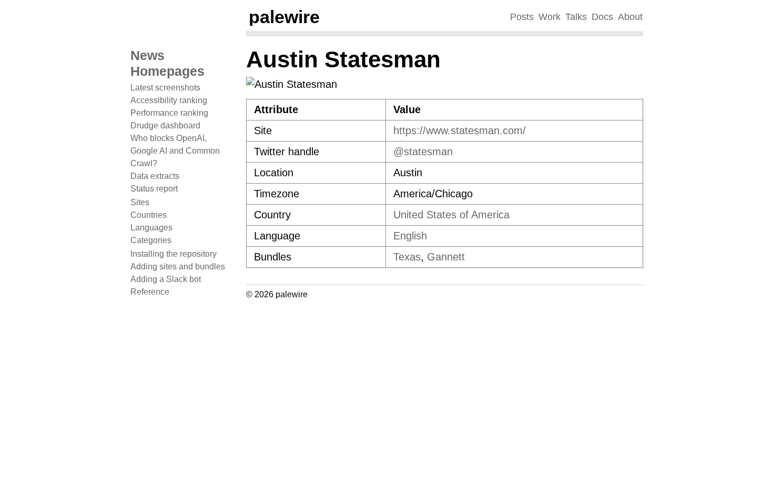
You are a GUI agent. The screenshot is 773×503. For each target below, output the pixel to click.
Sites (139, 202)
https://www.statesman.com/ (459, 130)
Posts (522, 17)
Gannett (446, 257)
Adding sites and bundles (177, 266)
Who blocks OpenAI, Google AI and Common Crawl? (175, 151)
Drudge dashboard (165, 125)
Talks (576, 17)
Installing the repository (173, 253)
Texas (407, 257)
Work (549, 17)
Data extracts (154, 176)
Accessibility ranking (168, 100)
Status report (154, 188)
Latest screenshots (165, 87)
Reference (149, 291)
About (630, 17)
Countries (148, 214)
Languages (151, 227)
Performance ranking (169, 112)
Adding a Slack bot (165, 279)
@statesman (423, 151)
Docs (602, 17)
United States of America (451, 214)
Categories (150, 240)
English (410, 236)
